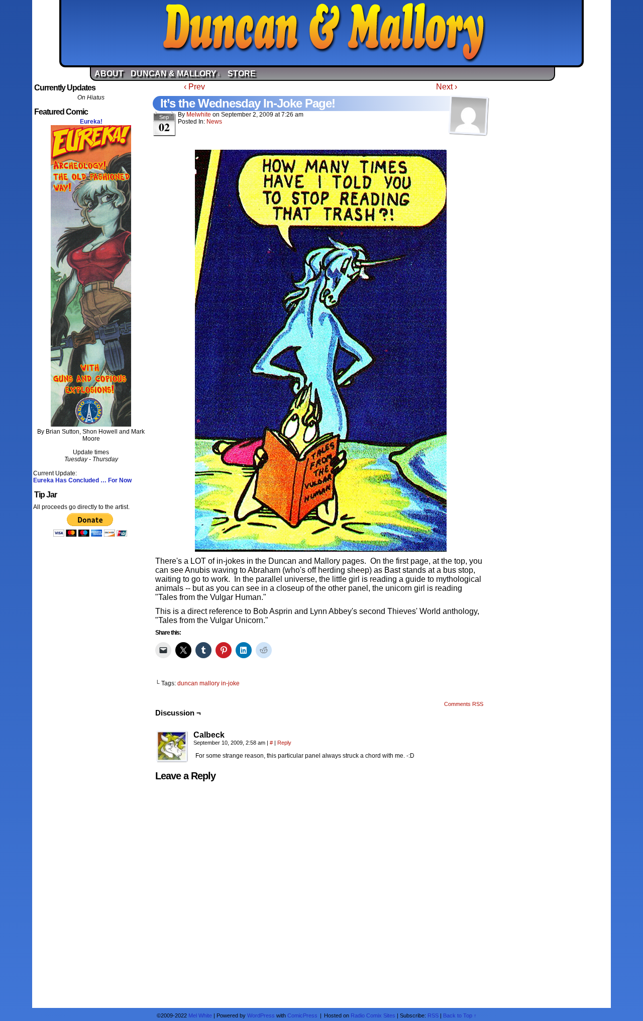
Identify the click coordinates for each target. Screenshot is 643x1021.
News (214, 121)
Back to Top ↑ (460, 1015)
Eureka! (91, 121)
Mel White (200, 1015)
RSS (433, 1015)
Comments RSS (463, 704)
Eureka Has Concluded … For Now (82, 480)
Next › (446, 86)
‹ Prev (194, 86)
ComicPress (302, 1015)
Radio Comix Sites (373, 1015)
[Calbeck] (172, 747)
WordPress (261, 1015)
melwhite (198, 114)
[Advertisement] (552, 232)
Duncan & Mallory (324, 33)
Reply (284, 743)
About (109, 73)
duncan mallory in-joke (208, 683)
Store (242, 73)
